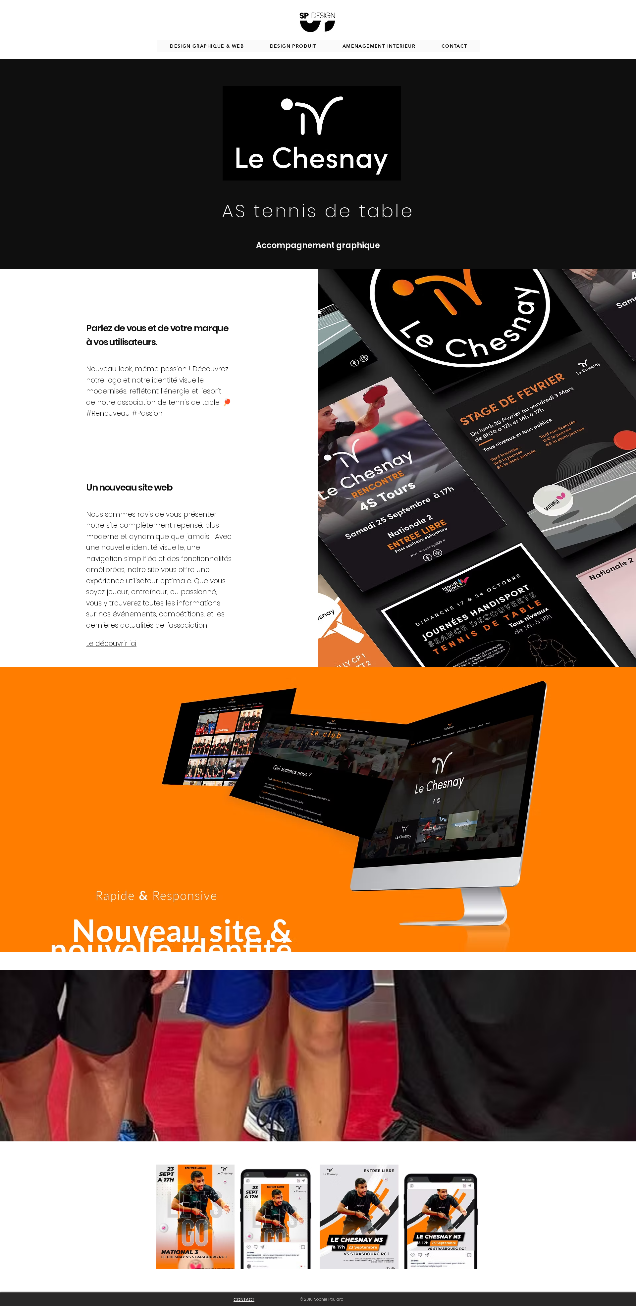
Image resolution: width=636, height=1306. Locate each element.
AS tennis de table (318, 211)
